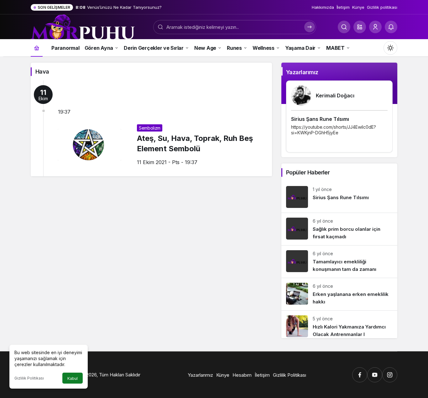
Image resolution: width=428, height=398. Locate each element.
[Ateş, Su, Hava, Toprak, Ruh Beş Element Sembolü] (151, 128)
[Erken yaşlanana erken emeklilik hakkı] (339, 294)
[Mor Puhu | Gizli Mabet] (83, 26)
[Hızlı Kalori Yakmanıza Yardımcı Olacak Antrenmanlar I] (339, 324)
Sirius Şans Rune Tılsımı (320, 119)
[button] (359, 27)
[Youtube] (374, 374)
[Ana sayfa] (36, 47)
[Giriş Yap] (375, 27)
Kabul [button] (72, 378)
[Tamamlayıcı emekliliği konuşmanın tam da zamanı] (339, 262)
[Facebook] (359, 374)
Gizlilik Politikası (29, 378)
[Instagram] (389, 374)
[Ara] (344, 27)
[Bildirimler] (391, 27)
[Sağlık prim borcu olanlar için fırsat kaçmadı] (339, 229)
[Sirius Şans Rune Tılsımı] (339, 197)
